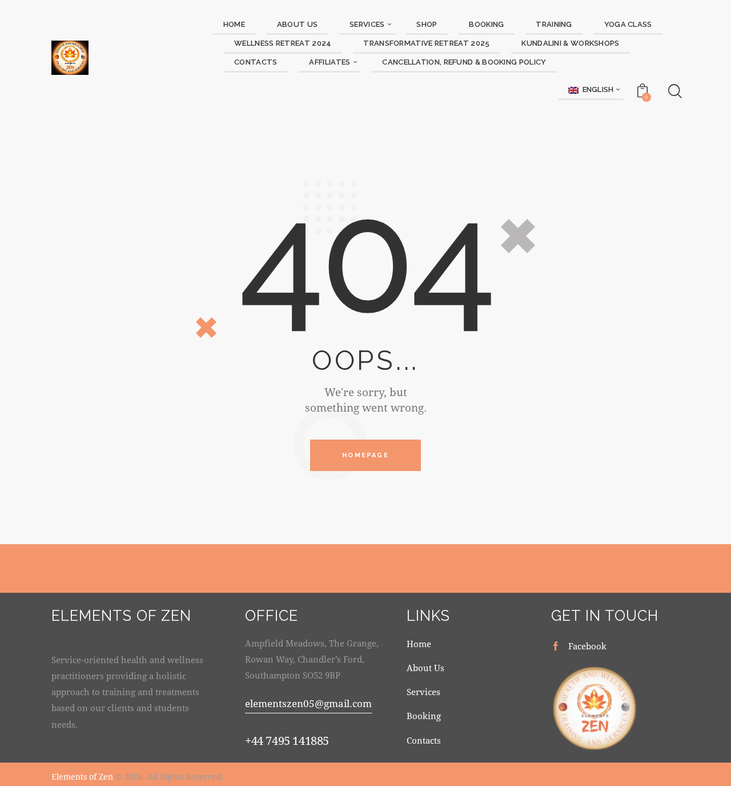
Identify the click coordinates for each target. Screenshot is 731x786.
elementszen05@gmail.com (308, 703)
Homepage (365, 455)
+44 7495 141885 (287, 740)
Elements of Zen (82, 776)
